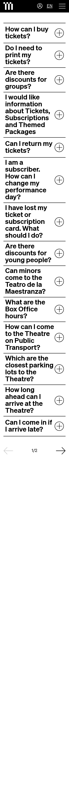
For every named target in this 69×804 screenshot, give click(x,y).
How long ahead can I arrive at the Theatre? (24, 400)
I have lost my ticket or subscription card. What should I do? (26, 222)
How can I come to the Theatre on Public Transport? (29, 337)
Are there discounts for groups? (26, 79)
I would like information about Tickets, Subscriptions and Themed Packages (27, 115)
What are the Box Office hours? (25, 309)
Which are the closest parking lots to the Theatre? (29, 369)
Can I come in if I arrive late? (28, 426)
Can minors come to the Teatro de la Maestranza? (25, 281)
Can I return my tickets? (29, 147)
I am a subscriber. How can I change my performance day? (25, 180)
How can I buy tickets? (26, 33)
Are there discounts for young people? (28, 253)
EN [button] (50, 6)
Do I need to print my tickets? (23, 55)
